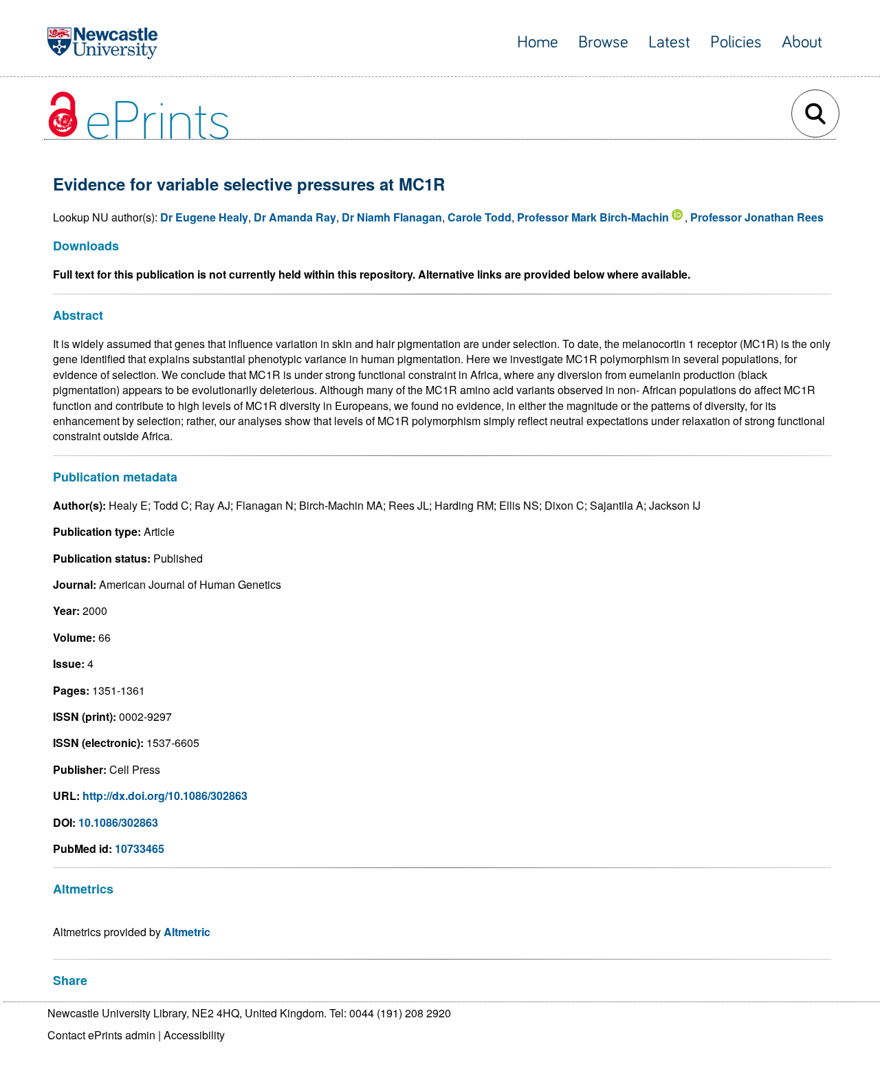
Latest (669, 42)
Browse (603, 42)
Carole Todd (480, 217)
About (802, 42)
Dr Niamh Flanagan (392, 217)
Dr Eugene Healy (204, 217)
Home (537, 42)
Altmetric (187, 932)
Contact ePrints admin (101, 1035)
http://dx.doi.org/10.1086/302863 (165, 795)
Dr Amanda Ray (295, 217)
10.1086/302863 (118, 822)
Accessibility (194, 1035)
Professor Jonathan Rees (757, 217)
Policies (736, 42)
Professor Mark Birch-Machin (593, 217)
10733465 (139, 848)
